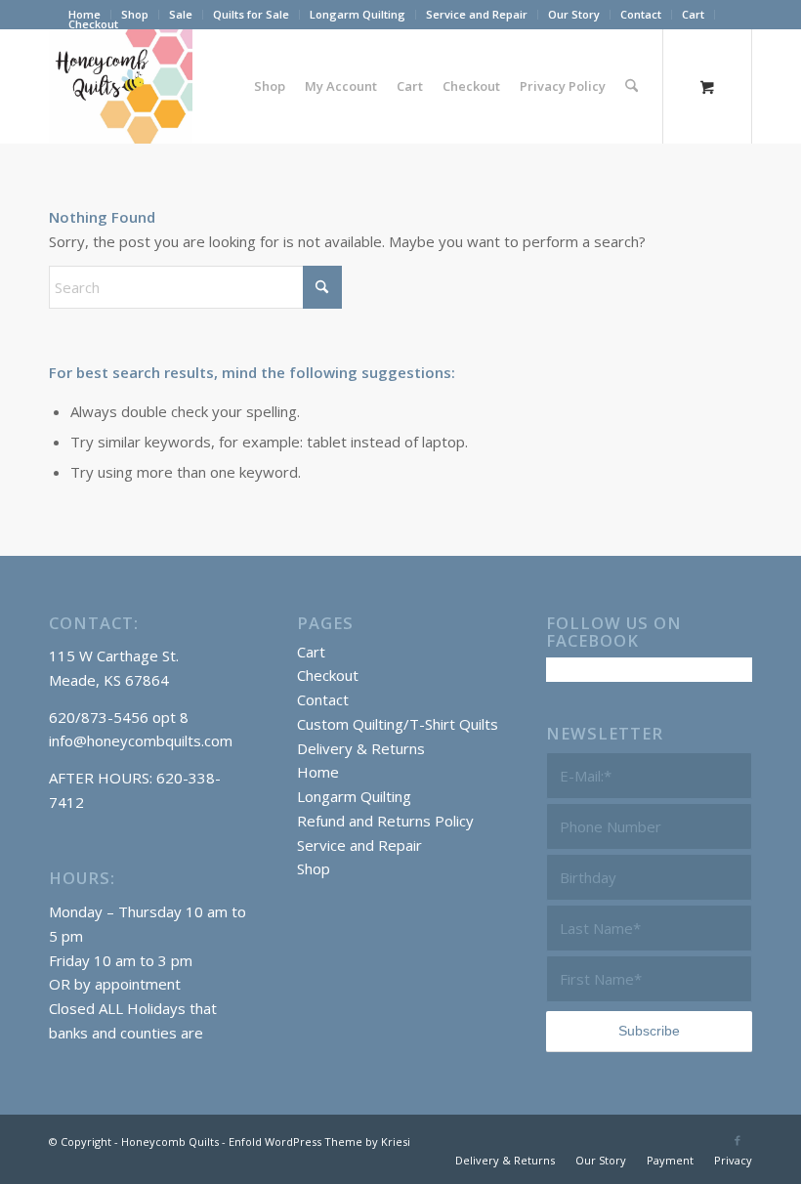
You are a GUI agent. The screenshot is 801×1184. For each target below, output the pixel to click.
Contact (640, 14)
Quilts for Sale (251, 14)
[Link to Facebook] (737, 1140)
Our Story (574, 14)
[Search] (631, 86)
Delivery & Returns (361, 748)
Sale (180, 14)
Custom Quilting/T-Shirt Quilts (397, 724)
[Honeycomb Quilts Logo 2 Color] (120, 86)
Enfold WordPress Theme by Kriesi (319, 1141)
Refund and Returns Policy (385, 820)
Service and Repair (476, 14)
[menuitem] (135, 15)
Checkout (93, 24)
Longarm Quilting (357, 14)
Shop (134, 14)
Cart (693, 14)
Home (318, 772)
